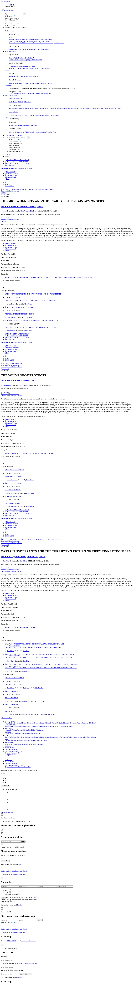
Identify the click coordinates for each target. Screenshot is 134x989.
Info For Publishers (37, 744)
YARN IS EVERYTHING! (13, 476)
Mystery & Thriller (31, 60)
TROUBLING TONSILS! (13, 503)
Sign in (3, 897)
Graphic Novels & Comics (36, 43)
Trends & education (15, 115)
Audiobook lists (26, 49)
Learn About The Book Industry (86, 737)
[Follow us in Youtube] (5, 782)
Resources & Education (16, 98)
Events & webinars (52, 115)
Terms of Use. (32, 897)
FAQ (21, 744)
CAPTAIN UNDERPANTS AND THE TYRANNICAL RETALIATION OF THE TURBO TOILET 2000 (39, 658)
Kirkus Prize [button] (8, 728)
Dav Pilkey (6, 561)
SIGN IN (11, 5)
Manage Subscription (38, 93)
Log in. (19, 864)
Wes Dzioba (39, 688)
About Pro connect (35, 132)
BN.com (19, 367)
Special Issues (21, 93)
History (47, 41)
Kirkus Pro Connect (28, 740)
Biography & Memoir (38, 41)
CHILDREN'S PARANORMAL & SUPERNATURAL (77, 277)
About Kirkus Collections (29, 125)
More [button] (6, 117)
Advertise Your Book (91, 108)
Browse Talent (24, 132)
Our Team (12, 744)
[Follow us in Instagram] (5, 780)
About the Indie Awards (16, 83)
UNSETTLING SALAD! (13, 490)
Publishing (21, 102)
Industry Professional (11, 894)
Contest (18, 744)
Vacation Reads (44, 49)
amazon (3, 193)
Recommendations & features (37, 115)
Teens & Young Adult (51, 43)
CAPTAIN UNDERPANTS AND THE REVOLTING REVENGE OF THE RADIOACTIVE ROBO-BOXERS (41, 668)
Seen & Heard (30, 66)
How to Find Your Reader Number (26, 963)
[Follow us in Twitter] (5, 778)
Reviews (7, 184)
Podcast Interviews (11, 24)
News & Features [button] (10, 51)
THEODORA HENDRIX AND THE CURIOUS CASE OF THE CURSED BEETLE (32, 300)
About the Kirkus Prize (28, 76)
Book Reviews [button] (9, 31)
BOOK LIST (10, 168)
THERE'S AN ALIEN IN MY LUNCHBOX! (19, 314)
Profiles (11, 66)
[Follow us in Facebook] (5, 777)
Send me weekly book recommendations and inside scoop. (19, 899)
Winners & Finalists (15, 76)
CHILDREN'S (9, 186)
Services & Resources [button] (11, 95)
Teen (26, 58)
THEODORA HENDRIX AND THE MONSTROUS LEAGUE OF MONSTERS (31, 327)
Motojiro (26, 688)
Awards (23, 66)
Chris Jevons (24, 211)
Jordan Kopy (7, 211)
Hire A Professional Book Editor (19, 108)
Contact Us (8, 760)
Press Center (27, 744)
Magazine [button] (8, 85)
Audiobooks (12, 39)
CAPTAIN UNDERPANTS (14, 684)
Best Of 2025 (35, 49)
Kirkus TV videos (59, 726)
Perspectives (17, 66)
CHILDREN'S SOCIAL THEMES (47, 277)
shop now (4, 191)
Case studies (24, 115)
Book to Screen (13, 68)
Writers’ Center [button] (9, 735)
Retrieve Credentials (25, 974)
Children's (61, 43)
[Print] (7, 179)
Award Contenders (29, 83)
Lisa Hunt (33, 211)
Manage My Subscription (27, 733)
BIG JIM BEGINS (10, 711)
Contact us (8, 746)
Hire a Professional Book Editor (15, 737)
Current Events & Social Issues (18, 43)
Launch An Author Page (48, 132)
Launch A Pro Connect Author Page (109, 108)
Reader (7, 890)
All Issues (29, 93)
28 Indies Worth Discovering (24, 168)
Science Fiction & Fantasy (17, 41)
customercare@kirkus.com (28, 941)
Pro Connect (9, 26)
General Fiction (13, 58)
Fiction (18, 39)
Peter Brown (7, 385)
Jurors (37, 76)
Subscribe (48, 93)
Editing (15, 102)
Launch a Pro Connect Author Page (65, 737)
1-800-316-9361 (11, 941)
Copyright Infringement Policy (14, 751)
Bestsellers (12, 49)
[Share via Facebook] (12, 173)
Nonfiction (28, 41)
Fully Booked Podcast (43, 68)
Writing (11, 102)
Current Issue (13, 93)
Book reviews (9, 16)
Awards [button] (7, 70)
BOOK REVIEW (14, 646)
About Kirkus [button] (9, 742)
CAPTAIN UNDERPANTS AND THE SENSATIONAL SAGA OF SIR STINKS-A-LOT (33, 647)
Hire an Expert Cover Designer (75, 108)
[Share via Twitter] (11, 175)
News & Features (10, 20)
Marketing (27, 102)
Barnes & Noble (11, 367)
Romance (49, 39)
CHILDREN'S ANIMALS (9, 453)
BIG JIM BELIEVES (11, 698)
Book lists (18, 49)
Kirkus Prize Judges (37, 730)
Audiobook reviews (11, 18)
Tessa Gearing (11, 317)
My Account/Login (41, 740)
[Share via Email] (10, 177)
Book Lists (14, 726)
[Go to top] (5, 786)
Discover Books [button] (10, 721)
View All (11, 37)
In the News (22, 68)
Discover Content (14, 132)
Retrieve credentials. (19, 874)
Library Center (13, 112)
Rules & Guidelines (41, 83)
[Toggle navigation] (1, 10)
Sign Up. (21, 977)
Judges (49, 83)
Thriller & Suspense (27, 39)
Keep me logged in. (7, 901)
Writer (7, 892)
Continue (22, 841)
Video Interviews (10, 22)
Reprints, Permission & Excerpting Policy (12, 754)
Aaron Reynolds (12, 480)
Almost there (5, 861)
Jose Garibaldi (41, 714)
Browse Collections (15, 125)
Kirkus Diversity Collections (13, 740)
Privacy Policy (9, 747)
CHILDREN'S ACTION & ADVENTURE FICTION (18, 277)
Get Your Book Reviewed (37, 108)
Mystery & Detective (39, 39)
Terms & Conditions (11, 749)
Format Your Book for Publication (55, 108)
